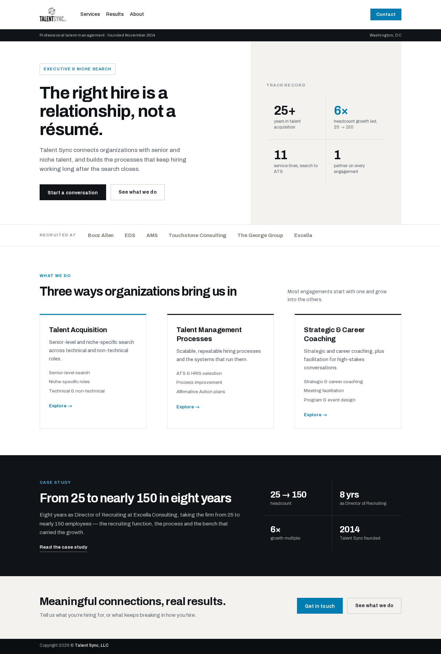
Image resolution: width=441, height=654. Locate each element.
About (137, 14)
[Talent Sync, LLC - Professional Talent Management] (55, 14)
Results (115, 14)
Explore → (60, 405)
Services (90, 14)
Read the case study (63, 547)
